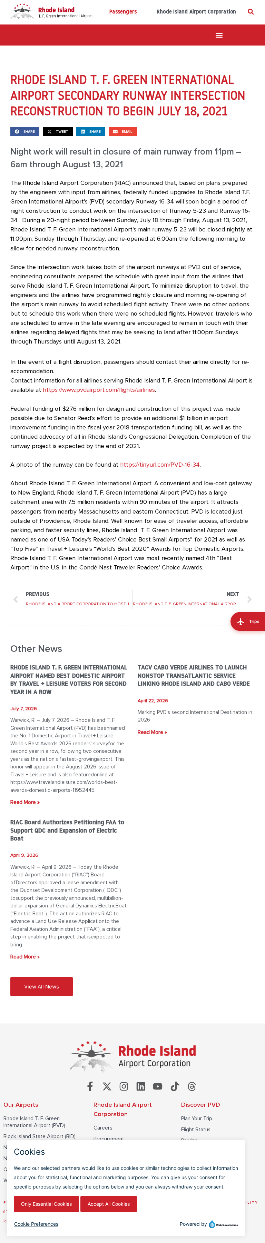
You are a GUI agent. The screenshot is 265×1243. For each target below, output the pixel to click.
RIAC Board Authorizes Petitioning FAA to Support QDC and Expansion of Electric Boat (67, 831)
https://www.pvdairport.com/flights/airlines (99, 390)
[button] (250, 11)
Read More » (25, 802)
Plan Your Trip (196, 1118)
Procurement (109, 1138)
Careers (103, 1127)
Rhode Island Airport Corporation (196, 12)
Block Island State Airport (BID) (39, 1136)
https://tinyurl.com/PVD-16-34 (160, 464)
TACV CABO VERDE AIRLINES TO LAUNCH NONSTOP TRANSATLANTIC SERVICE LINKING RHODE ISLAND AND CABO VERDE (194, 676)
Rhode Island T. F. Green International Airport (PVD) (34, 1122)
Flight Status (195, 1129)
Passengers (123, 12)
